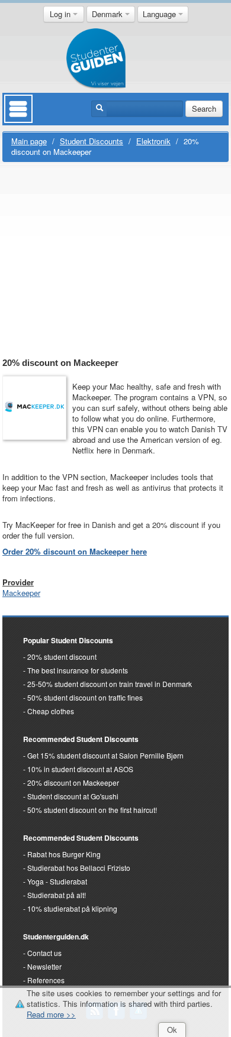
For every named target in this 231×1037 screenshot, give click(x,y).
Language (160, 14)
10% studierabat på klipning (72, 908)
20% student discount (62, 657)
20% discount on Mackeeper (73, 782)
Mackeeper (21, 592)
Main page (29, 141)
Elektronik (153, 141)
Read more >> (51, 1014)
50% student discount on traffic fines (85, 697)
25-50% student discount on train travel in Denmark (109, 684)
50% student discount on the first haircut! (92, 810)
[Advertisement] (115, 261)
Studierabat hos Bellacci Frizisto (78, 868)
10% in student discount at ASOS (80, 769)
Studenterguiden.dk (56, 936)
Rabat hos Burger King (64, 854)
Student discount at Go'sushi (72, 796)
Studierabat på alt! (56, 895)
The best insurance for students (77, 670)
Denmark (108, 14)
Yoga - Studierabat (57, 881)
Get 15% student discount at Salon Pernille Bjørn (105, 755)
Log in (61, 14)
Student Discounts (91, 141)
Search (204, 108)
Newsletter (44, 966)
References (46, 980)
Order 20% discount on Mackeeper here (74, 551)
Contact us (44, 953)
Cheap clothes (50, 711)
